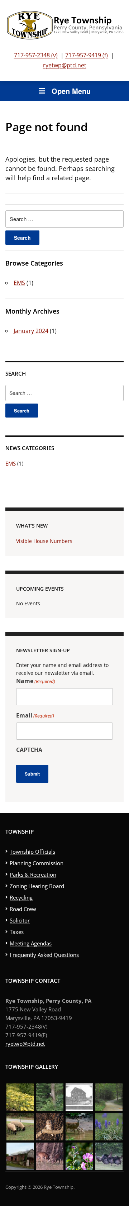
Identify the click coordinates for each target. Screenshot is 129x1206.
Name (35, 681)
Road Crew (23, 908)
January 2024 (31, 331)
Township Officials (32, 851)
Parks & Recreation (33, 874)
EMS (19, 283)
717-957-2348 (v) (36, 55)
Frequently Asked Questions (44, 954)
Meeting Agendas (31, 943)
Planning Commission (36, 863)
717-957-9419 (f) (86, 55)
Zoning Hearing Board (37, 886)
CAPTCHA (29, 750)
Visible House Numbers (44, 541)
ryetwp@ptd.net (64, 65)
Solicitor (20, 920)
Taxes (17, 931)
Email (35, 715)
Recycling (21, 897)
